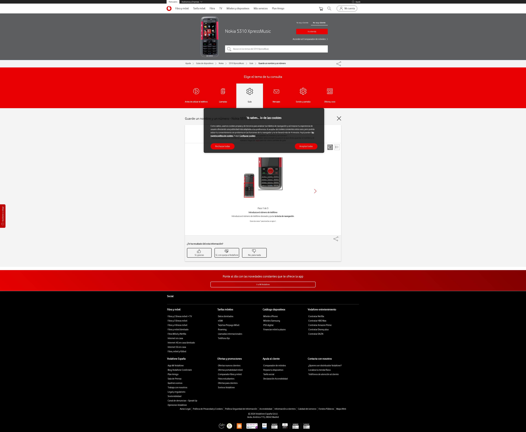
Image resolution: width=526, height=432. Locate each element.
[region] (264, 130)
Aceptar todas (306, 146)
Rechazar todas (222, 146)
